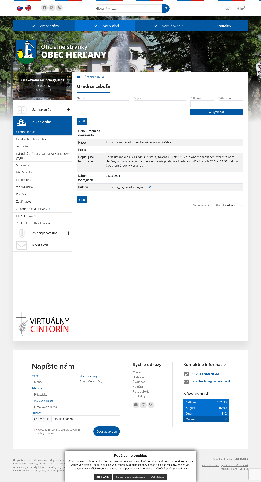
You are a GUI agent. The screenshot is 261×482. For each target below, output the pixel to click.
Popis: (138, 98)
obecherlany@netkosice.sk (211, 381)
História (138, 377)
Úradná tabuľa (26, 132)
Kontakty (224, 25)
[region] (160, 160)
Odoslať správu (106, 431)
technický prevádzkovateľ (60, 470)
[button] (44, 25)
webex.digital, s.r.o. (37, 467)
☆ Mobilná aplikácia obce (33, 223)
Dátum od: (196, 98)
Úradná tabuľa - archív (31, 139)
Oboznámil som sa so (58, 431)
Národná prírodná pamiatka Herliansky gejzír (42, 156)
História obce (25, 172)
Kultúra (21, 194)
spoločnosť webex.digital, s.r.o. (29, 470)
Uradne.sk (230, 205)
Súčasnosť (23, 165)
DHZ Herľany (25, 216)
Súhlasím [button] (102, 477)
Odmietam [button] (157, 477)
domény (52, 467)
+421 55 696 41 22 (205, 374)
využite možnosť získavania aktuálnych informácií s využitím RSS (49, 460)
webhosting (19, 467)
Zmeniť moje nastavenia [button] (130, 477)
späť (82, 121)
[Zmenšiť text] (229, 8)
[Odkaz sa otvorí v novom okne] (44, 7)
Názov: (81, 98)
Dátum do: (225, 98)
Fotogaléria (23, 180)
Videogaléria (24, 187)
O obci (137, 372)
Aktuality (22, 146)
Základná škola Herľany (32, 209)
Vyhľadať (218, 112)
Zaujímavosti (24, 201)
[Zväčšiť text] (241, 8)
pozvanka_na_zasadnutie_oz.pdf (127, 187)
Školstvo (139, 382)
